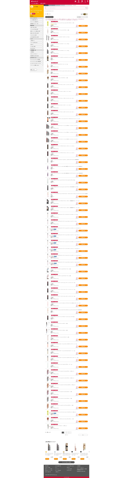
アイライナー (63, 5)
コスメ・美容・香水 (52, 5)
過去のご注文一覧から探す (34, 33)
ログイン (33, 69)
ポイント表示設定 (58, 470)
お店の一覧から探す (33, 27)
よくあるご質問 (32, 46)
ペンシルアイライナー (69, 5)
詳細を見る (83, 25)
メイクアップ (58, 5)
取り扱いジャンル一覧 (48, 470)
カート (56, 467)
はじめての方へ (32, 48)
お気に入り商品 (47, 467)
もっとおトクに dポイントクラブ (35, 63)
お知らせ (31, 44)
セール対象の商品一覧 (33, 19)
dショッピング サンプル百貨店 (35, 59)
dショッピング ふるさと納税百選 (35, 61)
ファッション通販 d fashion (34, 65)
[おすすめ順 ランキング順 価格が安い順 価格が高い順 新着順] (82, 17)
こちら (56, 474)
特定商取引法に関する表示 (34, 55)
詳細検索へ (32, 16)
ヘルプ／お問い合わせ (33, 42)
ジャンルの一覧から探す (34, 29)
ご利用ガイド (32, 40)
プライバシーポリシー (80, 467)
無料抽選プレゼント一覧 (34, 23)
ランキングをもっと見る (66, 462)
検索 (86, 8)
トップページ (46, 5)
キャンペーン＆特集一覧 (34, 21)
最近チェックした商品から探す (35, 31)
